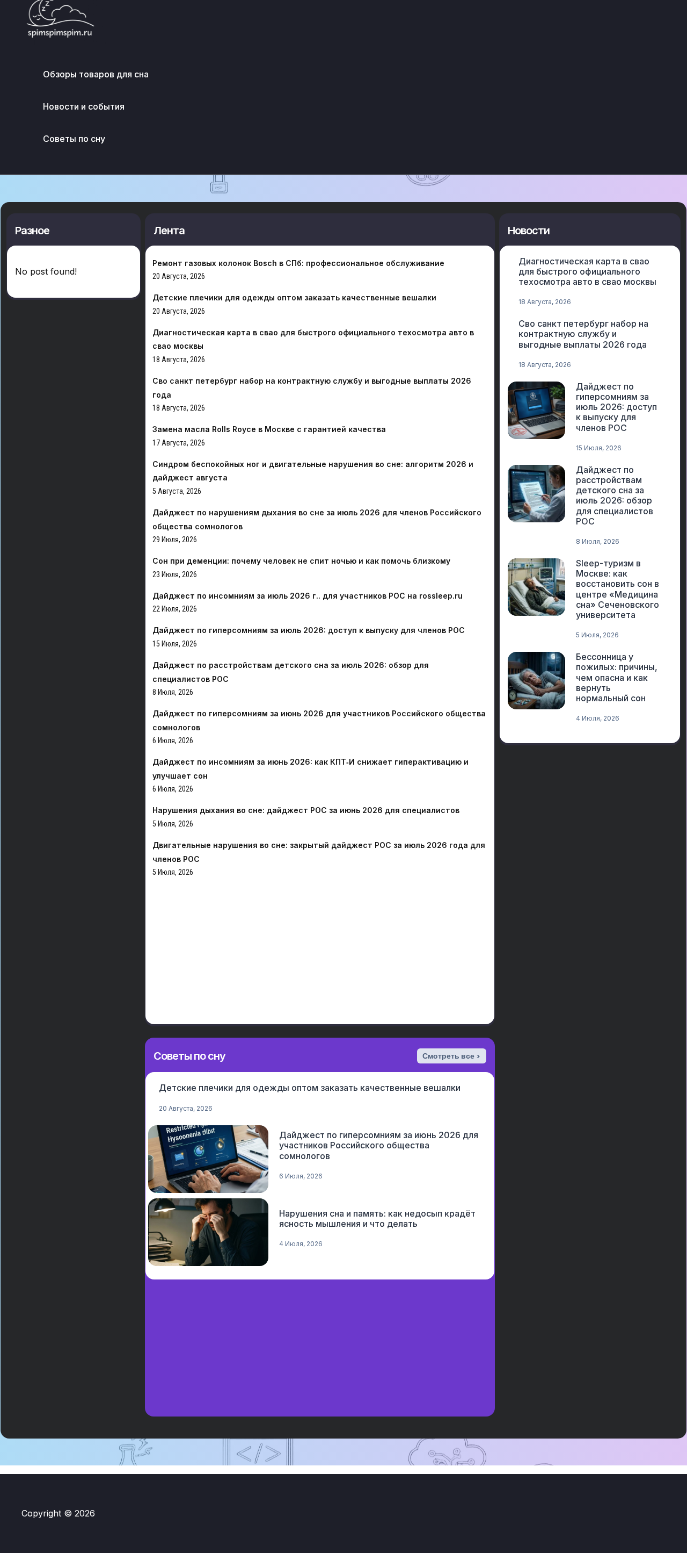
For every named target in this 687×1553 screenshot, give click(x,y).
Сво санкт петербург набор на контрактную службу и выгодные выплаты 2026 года (583, 333)
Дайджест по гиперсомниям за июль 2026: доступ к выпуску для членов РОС (308, 630)
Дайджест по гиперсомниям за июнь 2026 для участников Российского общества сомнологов (378, 1145)
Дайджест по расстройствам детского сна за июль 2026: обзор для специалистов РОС (614, 495)
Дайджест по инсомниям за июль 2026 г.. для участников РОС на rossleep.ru (307, 595)
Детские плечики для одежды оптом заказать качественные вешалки (294, 297)
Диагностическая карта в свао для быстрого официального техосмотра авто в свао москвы (587, 271)
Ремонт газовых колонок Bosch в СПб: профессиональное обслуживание (298, 263)
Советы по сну (74, 138)
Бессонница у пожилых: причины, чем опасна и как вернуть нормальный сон (616, 677)
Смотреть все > (451, 1056)
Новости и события (84, 106)
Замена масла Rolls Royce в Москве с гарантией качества (269, 429)
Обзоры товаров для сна (96, 74)
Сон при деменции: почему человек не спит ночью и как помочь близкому (301, 560)
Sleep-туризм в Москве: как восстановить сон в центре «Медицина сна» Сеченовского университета (617, 589)
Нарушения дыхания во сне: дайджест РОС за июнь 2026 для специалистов (305, 810)
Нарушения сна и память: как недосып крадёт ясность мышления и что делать (377, 1218)
